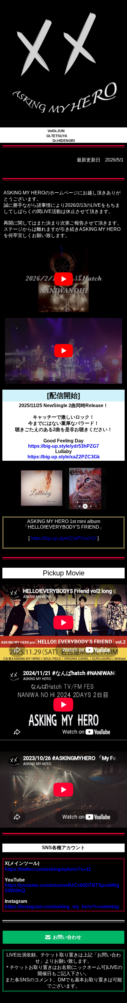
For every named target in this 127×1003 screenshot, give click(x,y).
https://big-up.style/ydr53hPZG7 (63, 446)
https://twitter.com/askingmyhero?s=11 (48, 869)
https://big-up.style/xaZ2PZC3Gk (63, 456)
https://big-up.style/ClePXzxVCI (63, 538)
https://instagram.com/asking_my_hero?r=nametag (62, 906)
